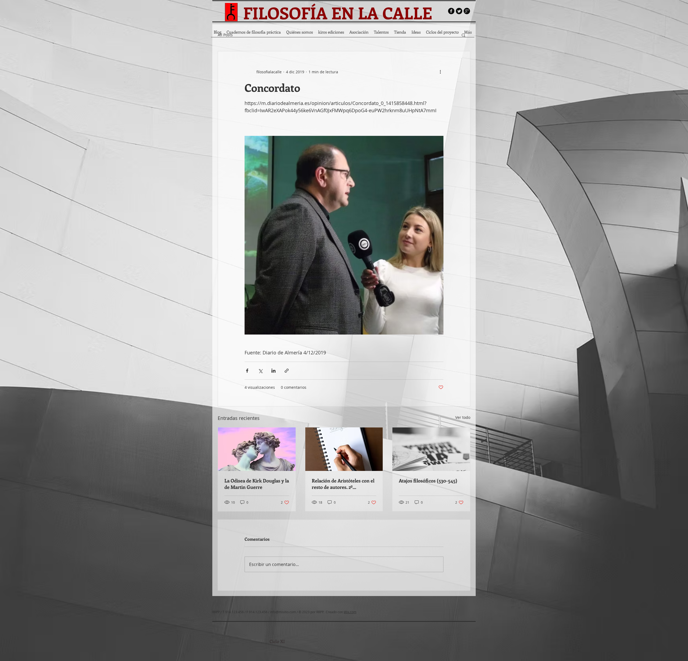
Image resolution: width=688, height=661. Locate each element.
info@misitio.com (283, 612)
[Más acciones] (440, 71)
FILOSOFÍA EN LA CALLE (337, 13)
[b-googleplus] (467, 11)
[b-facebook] (451, 11)
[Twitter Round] (459, 11)
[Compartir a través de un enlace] (286, 370)
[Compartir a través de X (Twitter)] (260, 370)
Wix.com (350, 612)
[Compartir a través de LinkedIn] (273, 370)
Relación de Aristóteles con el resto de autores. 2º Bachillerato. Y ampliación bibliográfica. (343, 483)
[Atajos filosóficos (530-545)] (431, 449)
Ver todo (462, 417)
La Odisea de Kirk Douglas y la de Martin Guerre (256, 483)
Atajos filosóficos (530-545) (428, 480)
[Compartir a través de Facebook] (247, 370)
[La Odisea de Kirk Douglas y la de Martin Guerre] (257, 449)
